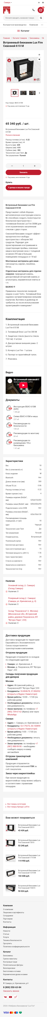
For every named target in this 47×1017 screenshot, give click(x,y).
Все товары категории (16, 804)
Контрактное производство (14, 25)
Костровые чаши (10, 962)
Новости (6, 931)
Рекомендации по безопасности (22, 424)
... (42, 24)
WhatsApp (12, 714)
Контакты (7, 922)
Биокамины (34, 38)
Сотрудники (8, 916)
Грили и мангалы (10, 959)
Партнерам (7, 919)
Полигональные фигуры (13, 965)
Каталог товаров (20, 38)
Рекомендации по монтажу (26, 433)
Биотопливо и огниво (12, 971)
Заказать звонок (11, 991)
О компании (8, 909)
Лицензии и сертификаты (13, 913)
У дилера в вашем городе (19, 188)
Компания (33, 25)
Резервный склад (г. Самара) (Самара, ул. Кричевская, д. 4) (22, 599)
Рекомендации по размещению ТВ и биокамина (22, 442)
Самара (7, 3)
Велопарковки (9, 968)
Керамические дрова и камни (15, 974)
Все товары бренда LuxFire (18, 807)
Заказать (23, 172)
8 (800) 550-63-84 (33, 10)
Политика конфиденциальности (16, 947)
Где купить (7, 943)
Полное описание (13, 135)
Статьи (6, 934)
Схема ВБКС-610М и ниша (26, 416)
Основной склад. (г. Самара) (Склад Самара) (21, 587)
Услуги (6, 937)
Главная (6, 38)
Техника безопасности (12, 940)
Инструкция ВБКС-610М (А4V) (25, 407)
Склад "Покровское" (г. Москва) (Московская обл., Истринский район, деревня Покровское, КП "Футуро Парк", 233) (23, 615)
